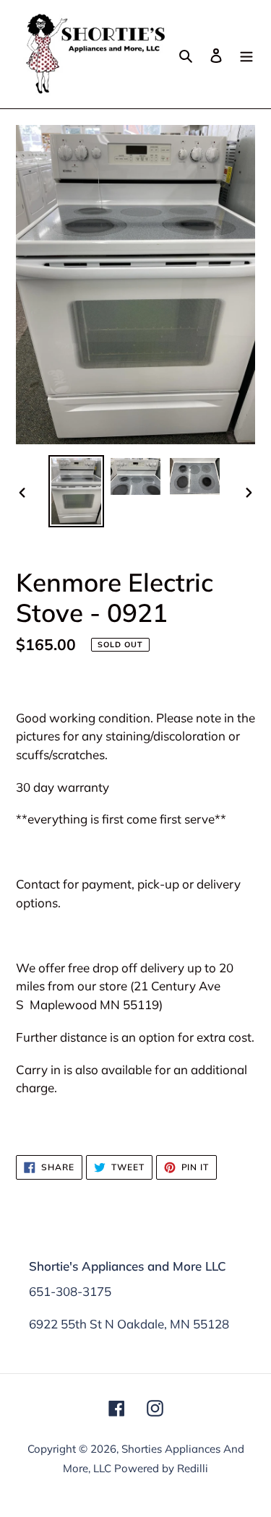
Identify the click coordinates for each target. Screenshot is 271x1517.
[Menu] (246, 55)
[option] (76, 491)
